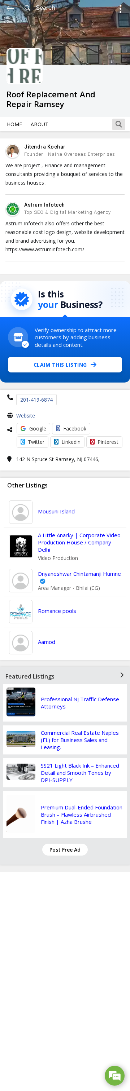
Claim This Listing (60, 364)
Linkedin (71, 441)
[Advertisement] (65, 981)
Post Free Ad (65, 849)
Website (25, 415)
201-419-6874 (36, 399)
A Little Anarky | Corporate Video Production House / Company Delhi (79, 542)
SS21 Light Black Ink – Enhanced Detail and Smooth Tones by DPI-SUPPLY (80, 772)
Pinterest (108, 441)
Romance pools (57, 610)
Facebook (74, 428)
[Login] (120, 10)
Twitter (36, 441)
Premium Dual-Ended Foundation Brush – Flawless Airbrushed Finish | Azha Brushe (81, 814)
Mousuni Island (56, 511)
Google (37, 428)
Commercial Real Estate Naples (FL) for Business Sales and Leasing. (80, 740)
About (39, 124)
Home (14, 124)
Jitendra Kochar (45, 147)
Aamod (46, 641)
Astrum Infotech (44, 205)
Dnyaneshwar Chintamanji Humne (79, 573)
